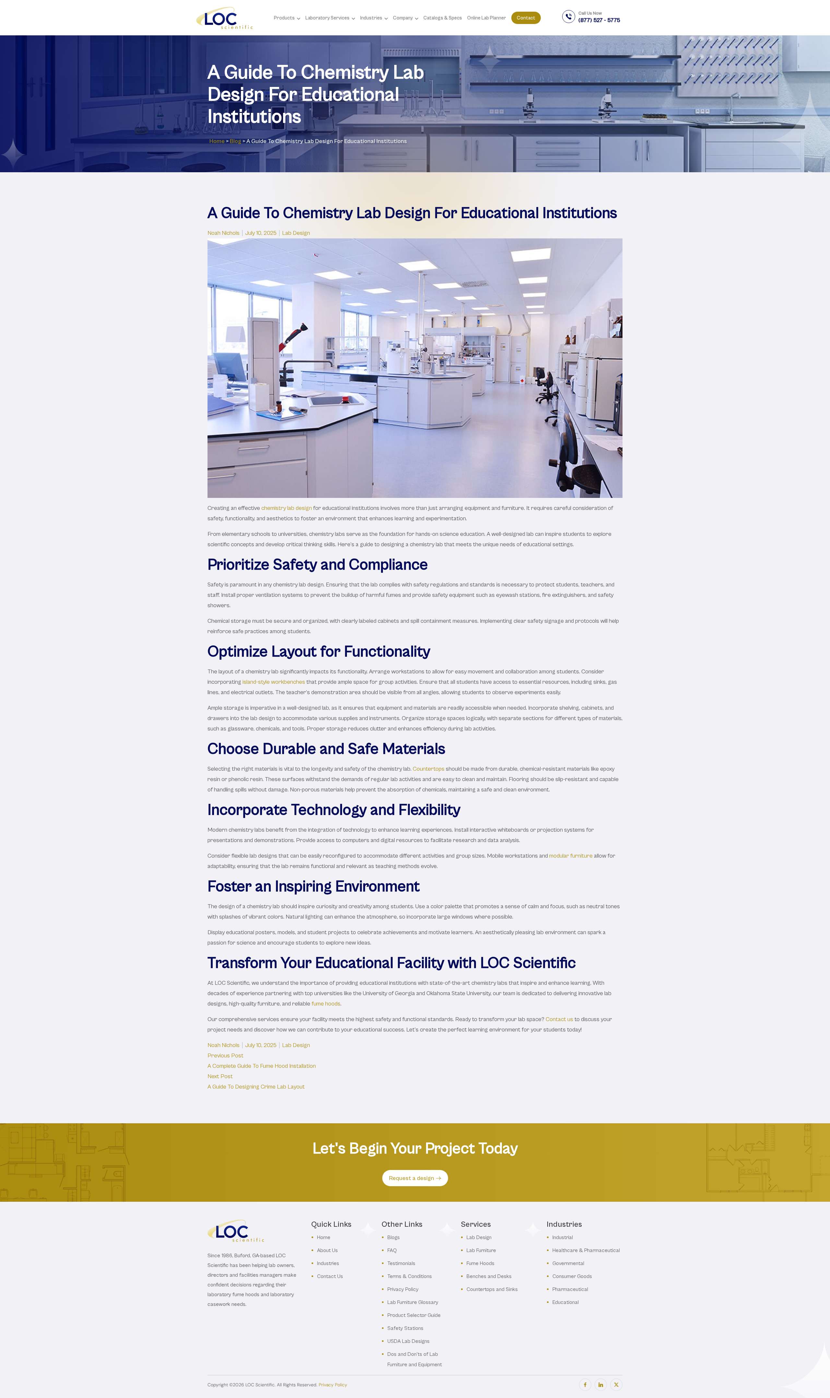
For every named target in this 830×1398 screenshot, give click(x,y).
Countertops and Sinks (492, 1289)
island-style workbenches (274, 682)
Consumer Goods (572, 1276)
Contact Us (330, 1276)
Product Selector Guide (414, 1315)
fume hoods (326, 1004)
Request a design (411, 1178)
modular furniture (571, 856)
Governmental (568, 1263)
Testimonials (401, 1263)
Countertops (429, 769)
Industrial (562, 1237)
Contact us (559, 1019)
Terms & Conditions (409, 1276)
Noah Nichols (224, 233)
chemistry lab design (286, 508)
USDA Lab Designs (408, 1341)
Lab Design (296, 233)
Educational (565, 1302)
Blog (235, 141)
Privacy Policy (403, 1289)
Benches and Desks (489, 1276)
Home (217, 141)
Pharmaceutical (570, 1289)
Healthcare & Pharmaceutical (586, 1250)
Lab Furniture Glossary (412, 1302)
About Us (327, 1250)
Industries (328, 1263)
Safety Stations (405, 1328)
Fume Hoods (480, 1263)
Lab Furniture (481, 1250)
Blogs (393, 1237)
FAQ (392, 1250)
